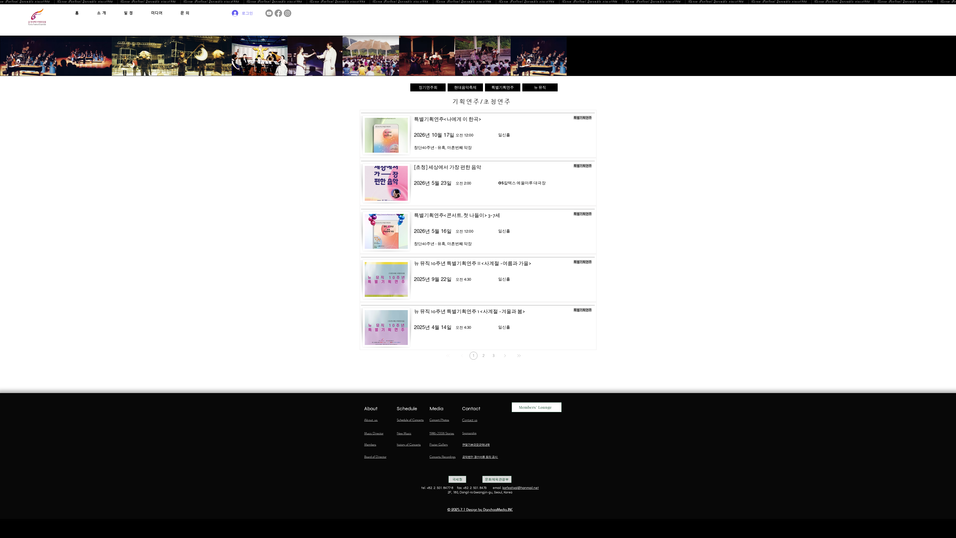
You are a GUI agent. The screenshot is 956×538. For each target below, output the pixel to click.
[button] (101, 13)
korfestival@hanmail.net (520, 488)
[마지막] (519, 356)
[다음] (505, 356)
